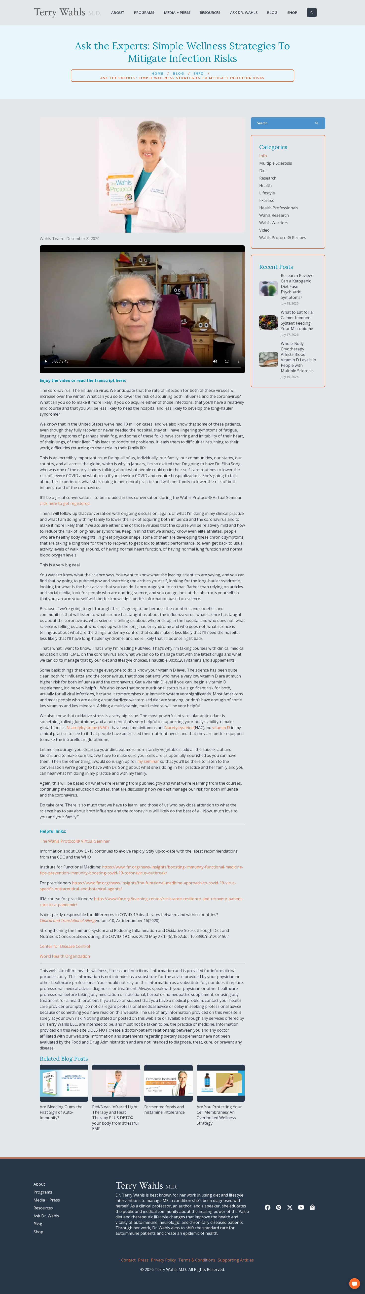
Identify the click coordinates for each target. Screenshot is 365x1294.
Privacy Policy (163, 1260)
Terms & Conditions (196, 1260)
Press (143, 1260)
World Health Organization (65, 956)
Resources (210, 12)
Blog (272, 12)
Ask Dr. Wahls (243, 12)
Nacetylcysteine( (180, 727)
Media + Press (177, 12)
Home (157, 73)
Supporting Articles (236, 1260)
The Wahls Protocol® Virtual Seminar (75, 841)
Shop (292, 12)
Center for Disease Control (65, 946)
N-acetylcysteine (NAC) (88, 727)
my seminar (148, 761)
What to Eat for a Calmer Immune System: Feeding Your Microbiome (297, 320)
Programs (144, 12)
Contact (128, 1260)
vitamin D (221, 727)
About (117, 12)
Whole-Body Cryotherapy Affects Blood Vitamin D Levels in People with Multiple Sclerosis (298, 357)
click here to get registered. (65, 503)
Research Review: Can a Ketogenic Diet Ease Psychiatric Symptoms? (297, 286)
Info (199, 73)
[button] (354, 1283)
